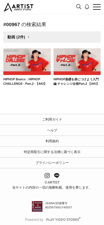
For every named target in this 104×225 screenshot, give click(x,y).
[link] (27, 61)
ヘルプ (52, 130)
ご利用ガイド (52, 119)
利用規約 (52, 141)
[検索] (78, 7)
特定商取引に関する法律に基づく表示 (52, 152)
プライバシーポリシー (52, 163)
